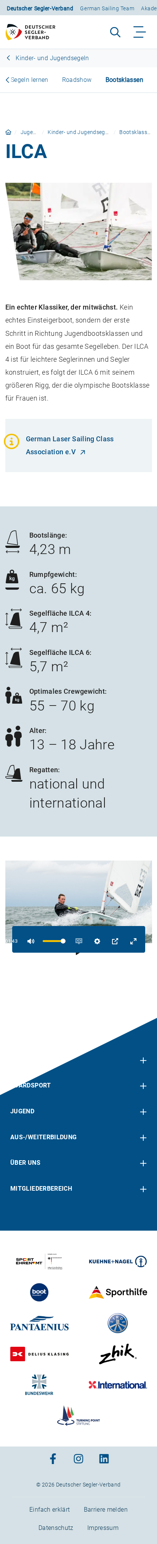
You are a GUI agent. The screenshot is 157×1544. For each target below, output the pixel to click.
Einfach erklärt (49, 1509)
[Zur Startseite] (33, 32)
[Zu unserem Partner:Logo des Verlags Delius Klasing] (39, 1354)
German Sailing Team (107, 8)
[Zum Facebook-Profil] (53, 1459)
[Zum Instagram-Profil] (78, 1459)
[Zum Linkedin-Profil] (104, 1459)
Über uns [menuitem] (25, 1162)
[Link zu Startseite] (8, 132)
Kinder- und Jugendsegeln (51, 58)
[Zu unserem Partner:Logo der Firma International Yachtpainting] (118, 1385)
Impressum (103, 1527)
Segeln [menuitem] (22, 1059)
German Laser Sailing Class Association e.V (70, 445)
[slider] (54, 941)
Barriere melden (106, 1509)
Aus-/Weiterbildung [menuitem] (43, 1137)
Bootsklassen (124, 79)
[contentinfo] (78, 1281)
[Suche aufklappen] (115, 32)
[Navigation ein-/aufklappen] (140, 32)
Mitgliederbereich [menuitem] (41, 1188)
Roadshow (77, 79)
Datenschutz (56, 1527)
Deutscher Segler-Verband (40, 8)
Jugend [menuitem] (22, 1111)
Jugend (30, 132)
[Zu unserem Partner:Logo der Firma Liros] (118, 1323)
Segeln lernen (29, 79)
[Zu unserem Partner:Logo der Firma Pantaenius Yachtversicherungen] (39, 1323)
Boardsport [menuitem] (30, 1085)
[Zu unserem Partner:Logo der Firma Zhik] (118, 1354)
